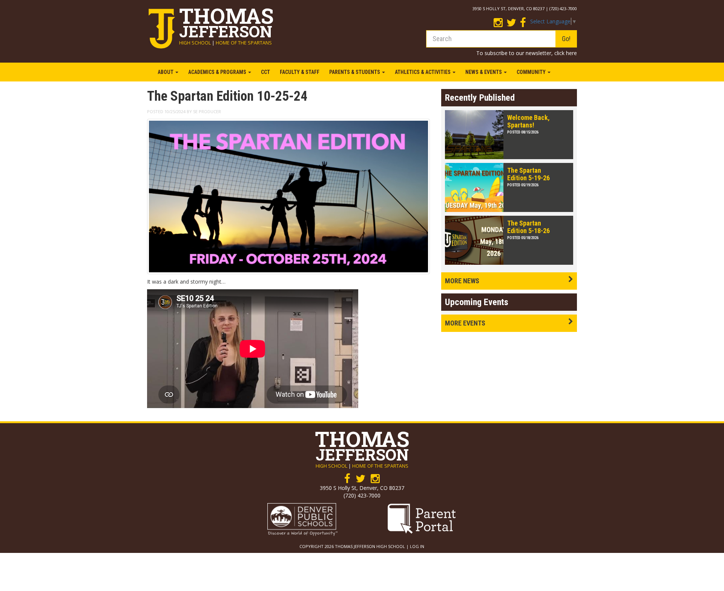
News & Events (484, 72)
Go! (566, 39)
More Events (465, 323)
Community (532, 72)
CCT (265, 72)
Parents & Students (355, 72)
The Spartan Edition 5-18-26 (528, 227)
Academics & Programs (217, 72)
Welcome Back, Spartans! (528, 121)
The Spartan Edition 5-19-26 (528, 174)
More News (462, 281)
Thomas (226, 20)
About (166, 72)
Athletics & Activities (423, 72)
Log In (417, 546)
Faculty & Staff (299, 72)
